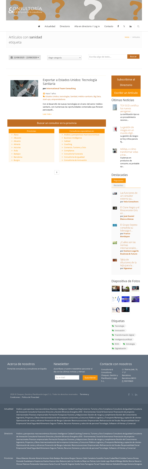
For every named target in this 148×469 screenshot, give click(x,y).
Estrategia (130, 344)
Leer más (47, 114)
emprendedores (58, 99)
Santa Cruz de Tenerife (58, 464)
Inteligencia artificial (123, 339)
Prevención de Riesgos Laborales (58, 420)
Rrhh (117, 344)
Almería (17, 144)
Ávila (16, 150)
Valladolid (117, 464)
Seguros (53, 423)
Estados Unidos (52, 96)
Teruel (96, 464)
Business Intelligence (73, 138)
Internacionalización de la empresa (54, 417)
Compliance (69, 150)
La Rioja (83, 461)
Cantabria (92, 458)
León (98, 461)
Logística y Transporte (105, 417)
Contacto (108, 26)
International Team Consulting (61, 88)
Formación (53, 414)
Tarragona (89, 464)
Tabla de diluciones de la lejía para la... (128, 262)
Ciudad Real (114, 458)
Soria (82, 464)
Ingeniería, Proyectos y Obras (28, 417)
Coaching (68, 144)
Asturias (17, 147)
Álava (16, 134)
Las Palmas (91, 461)
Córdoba (122, 458)
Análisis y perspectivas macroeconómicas (81, 134)
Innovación (120, 330)
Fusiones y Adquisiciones (77, 414)
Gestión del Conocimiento (126, 414)
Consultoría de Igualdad (74, 157)
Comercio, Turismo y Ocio (75, 147)
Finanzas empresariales (38, 414)
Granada (19, 461)
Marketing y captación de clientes (127, 417)
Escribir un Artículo (126, 92)
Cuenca (130, 458)
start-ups (47, 99)
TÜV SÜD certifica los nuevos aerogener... (129, 108)
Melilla (125, 461)
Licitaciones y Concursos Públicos (82, 417)
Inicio (127, 37)
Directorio (65, 26)
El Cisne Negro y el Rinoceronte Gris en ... (129, 210)
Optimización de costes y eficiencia (30, 420)
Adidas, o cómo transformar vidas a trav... (129, 151)
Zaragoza (138, 464)
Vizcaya (124, 464)
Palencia (26, 464)
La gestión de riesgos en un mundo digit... (127, 130)
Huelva (46, 461)
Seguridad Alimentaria (41, 423)
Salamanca (44, 464)
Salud (29, 423)
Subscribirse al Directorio (126, 82)
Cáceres (79, 458)
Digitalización (120, 348)
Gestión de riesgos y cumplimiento (102, 414)
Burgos (17, 160)
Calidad (67, 141)
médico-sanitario (85, 96)
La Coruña (75, 461)
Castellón (100, 458)
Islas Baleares (61, 461)
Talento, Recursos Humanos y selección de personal (78, 423)
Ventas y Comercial (128, 423)
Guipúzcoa (38, 461)
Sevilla (77, 464)
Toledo (102, 464)
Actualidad (50, 26)
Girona (136, 458)
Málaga (119, 461)
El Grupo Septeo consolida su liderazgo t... (128, 227)
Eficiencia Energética (70, 412)
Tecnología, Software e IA (109, 423)
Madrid (113, 461)
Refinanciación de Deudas (110, 420)
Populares (118, 180)
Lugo (108, 461)
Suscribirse (90, 377)
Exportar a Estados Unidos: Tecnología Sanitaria (70, 82)
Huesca (52, 461)
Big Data (97, 96)
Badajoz (17, 153)
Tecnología (119, 326)
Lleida (103, 461)
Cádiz (85, 458)
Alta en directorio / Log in (87, 26)
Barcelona (18, 157)
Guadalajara (29, 461)
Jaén (69, 461)
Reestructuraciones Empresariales (85, 420)
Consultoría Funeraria (73, 153)
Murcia (131, 461)
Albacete (17, 138)
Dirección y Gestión (53, 412)
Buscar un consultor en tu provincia (56, 123)
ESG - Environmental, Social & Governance (96, 412)
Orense (19, 464)
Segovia (71, 464)
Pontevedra (34, 464)
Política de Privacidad (30, 397)
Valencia (109, 464)
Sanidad (73, 96)
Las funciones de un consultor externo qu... (128, 195)
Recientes (118, 185)
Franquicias (62, 414)
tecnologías (65, 96)
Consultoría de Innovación (75, 160)
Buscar (133, 56)
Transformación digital (124, 335)
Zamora (130, 464)
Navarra (138, 461)
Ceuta (106, 458)
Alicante (17, 141)
